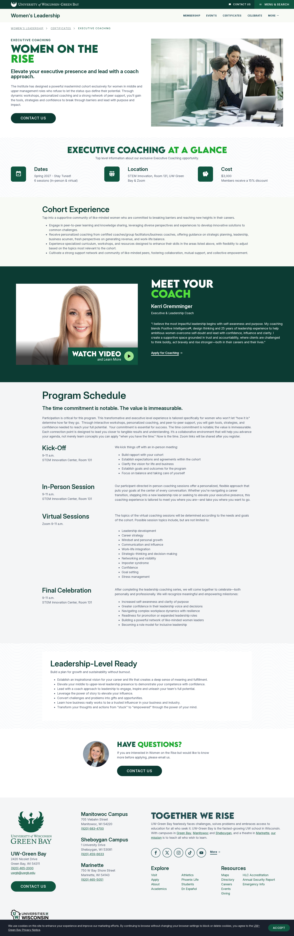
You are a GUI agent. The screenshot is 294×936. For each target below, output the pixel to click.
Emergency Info (254, 884)
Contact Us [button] (33, 886)
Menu (277, 4)
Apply (155, 879)
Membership (191, 15)
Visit (154, 875)
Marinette (262, 833)
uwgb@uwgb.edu (23, 873)
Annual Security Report (259, 879)
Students (187, 884)
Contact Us (242, 4)
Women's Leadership (35, 15)
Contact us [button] (33, 118)
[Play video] (129, 356)
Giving (225, 893)
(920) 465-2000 (22, 868)
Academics (159, 889)
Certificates (232, 15)
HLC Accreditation (255, 875)
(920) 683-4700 (92, 828)
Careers (226, 884)
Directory (227, 879)
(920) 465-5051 (92, 879)
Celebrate (255, 15)
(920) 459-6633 (92, 854)
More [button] (272, 15)
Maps (225, 875)
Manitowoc (201, 833)
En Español (189, 889)
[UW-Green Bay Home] (39, 4)
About (155, 884)
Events (211, 15)
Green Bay (184, 833)
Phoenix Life (190, 879)
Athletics (187, 875)
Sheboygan (224, 833)
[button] (167, 353)
